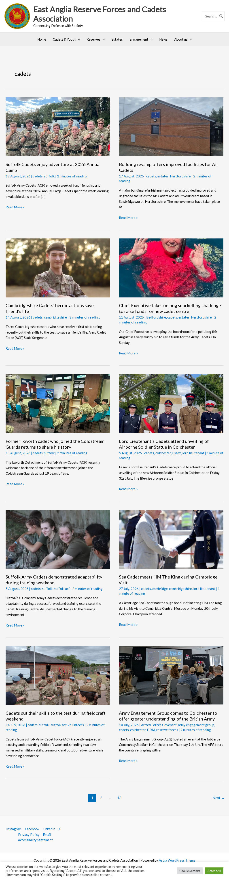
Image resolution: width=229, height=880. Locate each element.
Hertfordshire (180, 176)
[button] (78, 39)
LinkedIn (49, 829)
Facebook (32, 829)
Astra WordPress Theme (177, 860)
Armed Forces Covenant (159, 725)
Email (47, 834)
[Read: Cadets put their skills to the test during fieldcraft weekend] (58, 675)
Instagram (13, 829)
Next (218, 797)
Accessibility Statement (35, 840)
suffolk (49, 176)
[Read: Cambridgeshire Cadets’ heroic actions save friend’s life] (58, 267)
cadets (38, 176)
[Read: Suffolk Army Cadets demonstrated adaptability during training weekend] (58, 539)
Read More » (15, 207)
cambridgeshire (55, 317)
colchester (163, 453)
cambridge (160, 589)
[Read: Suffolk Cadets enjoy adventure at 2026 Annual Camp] (58, 126)
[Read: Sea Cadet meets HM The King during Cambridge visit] (171, 539)
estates (163, 176)
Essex (176, 453)
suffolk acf (62, 589)
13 (119, 797)
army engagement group (196, 725)
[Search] (221, 16)
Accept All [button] (214, 871)
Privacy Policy (29, 834)
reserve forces (167, 730)
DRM (151, 730)
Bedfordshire (156, 317)
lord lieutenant (193, 453)
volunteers (76, 725)
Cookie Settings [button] (189, 871)
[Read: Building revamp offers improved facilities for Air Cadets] (171, 126)
